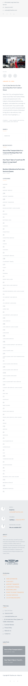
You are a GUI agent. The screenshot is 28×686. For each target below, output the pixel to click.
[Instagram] (7, 13)
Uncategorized (7, 464)
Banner (5, 214)
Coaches (5, 249)
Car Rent (5, 226)
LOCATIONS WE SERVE (13, 598)
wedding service (8, 482)
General (5, 273)
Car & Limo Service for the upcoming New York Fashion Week (12, 88)
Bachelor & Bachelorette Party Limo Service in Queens (14, 170)
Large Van (6, 309)
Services (5, 435)
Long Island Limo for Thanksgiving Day (13, 357)
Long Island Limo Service (10, 121)
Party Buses (6, 405)
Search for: (7, 135)
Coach (5, 243)
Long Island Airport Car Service (12, 344)
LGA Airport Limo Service (10, 315)
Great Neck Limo (8, 279)
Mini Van (5, 393)
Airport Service (7, 190)
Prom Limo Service (8, 411)
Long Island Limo (8, 350)
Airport (5, 184)
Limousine (6, 332)
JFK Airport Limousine (9, 303)
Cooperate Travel (8, 261)
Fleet (4, 267)
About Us (19, 675)
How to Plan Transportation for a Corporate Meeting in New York (13, 152)
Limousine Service (8, 338)
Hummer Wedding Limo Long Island (13, 291)
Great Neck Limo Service (10, 285)
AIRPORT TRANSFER (12, 584)
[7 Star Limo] (9, 30)
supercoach (6, 447)
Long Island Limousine (10, 375)
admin (6, 120)
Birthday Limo (7, 220)
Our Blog (6, 399)
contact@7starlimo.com (16, 512)
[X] (10, 76)
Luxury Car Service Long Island (12, 387)
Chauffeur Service (8, 237)
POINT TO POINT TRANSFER (15, 592)
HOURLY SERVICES (12, 595)
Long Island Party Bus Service (12, 381)
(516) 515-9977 (20, 520)
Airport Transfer (8, 196)
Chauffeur (6, 231)
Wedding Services (8, 488)
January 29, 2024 (8, 81)
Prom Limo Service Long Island (12, 417)
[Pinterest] (10, 13)
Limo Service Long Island (10, 326)
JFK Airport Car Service (10, 297)
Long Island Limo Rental (16, 120)
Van (4, 470)
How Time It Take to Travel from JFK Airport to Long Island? (14, 161)
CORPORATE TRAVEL (13, 587)
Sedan (4, 423)
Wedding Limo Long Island (11, 476)
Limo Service (6, 320)
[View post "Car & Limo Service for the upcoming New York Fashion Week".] (14, 61)
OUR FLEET (9, 581)
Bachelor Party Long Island (11, 208)
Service (5, 429)
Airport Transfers (8, 202)
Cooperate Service (8, 255)
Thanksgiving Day (8, 458)
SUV (4, 452)
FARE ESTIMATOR (11, 579)
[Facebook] (3, 13)
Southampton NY (8, 441)
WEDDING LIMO (11, 589)
